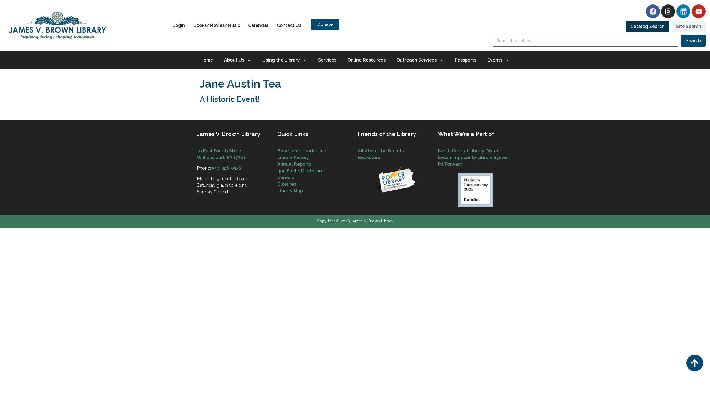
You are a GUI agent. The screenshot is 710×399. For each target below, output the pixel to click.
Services (327, 60)
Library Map (290, 190)
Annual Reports (294, 164)
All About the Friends (381, 151)
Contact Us (289, 25)
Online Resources (367, 60)
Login (179, 25)
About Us (234, 60)
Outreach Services (417, 60)
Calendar (258, 25)
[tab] (647, 26)
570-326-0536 (226, 168)
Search (693, 40)
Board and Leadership (301, 151)
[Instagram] (668, 11)
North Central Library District (469, 151)
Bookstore (369, 157)
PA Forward (450, 164)
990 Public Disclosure (300, 170)
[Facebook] (653, 11)
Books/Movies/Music (216, 25)
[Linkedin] (683, 11)
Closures (286, 184)
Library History (293, 157)
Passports (465, 60)
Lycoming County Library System (474, 157)
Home (207, 60)
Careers (285, 177)
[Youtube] (699, 11)
